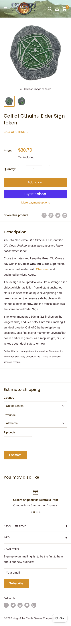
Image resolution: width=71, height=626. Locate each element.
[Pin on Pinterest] (51, 215)
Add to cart (35, 182)
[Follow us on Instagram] (20, 605)
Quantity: (10, 169)
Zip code (9, 432)
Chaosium (42, 269)
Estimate (15, 455)
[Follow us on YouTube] (26, 605)
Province (10, 415)
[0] (64, 9)
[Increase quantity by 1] (46, 169)
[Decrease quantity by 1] (22, 169)
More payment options (35, 202)
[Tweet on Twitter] (57, 215)
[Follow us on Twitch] (33, 605)
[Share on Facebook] (44, 215)
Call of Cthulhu (16, 131)
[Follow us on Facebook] (6, 605)
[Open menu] (5, 8)
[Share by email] (64, 215)
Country (9, 397)
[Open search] (50, 9)
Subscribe (16, 583)
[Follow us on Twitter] (13, 605)
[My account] (57, 9)
